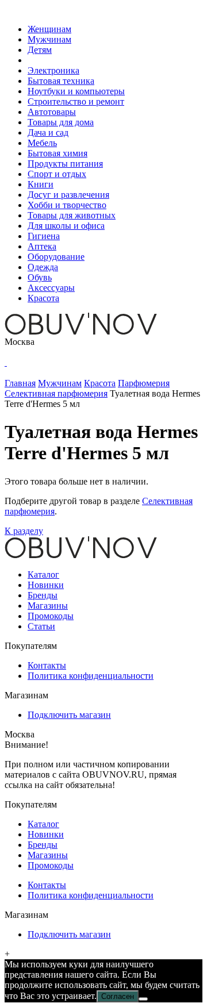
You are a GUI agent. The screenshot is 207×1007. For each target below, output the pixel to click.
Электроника (53, 70)
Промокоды (51, 616)
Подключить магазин (69, 715)
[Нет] (143, 999)
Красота (43, 298)
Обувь (40, 277)
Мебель (42, 143)
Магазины (48, 605)
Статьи (41, 626)
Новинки (46, 585)
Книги (40, 184)
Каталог (43, 574)
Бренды (42, 595)
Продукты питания (65, 163)
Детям (40, 50)
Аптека (42, 246)
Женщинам (49, 29)
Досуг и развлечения (68, 194)
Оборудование (56, 257)
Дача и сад (48, 132)
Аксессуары (51, 288)
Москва (19, 342)
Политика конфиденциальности (91, 676)
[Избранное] (6, 362)
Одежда (43, 267)
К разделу (24, 531)
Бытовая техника (61, 81)
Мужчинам (49, 39)
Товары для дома (61, 122)
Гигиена (44, 236)
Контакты (47, 665)
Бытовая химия (57, 153)
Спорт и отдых (57, 174)
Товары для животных (72, 215)
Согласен (117, 996)
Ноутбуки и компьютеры (76, 91)
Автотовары (52, 112)
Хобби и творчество (67, 205)
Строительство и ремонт (76, 101)
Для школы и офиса (66, 225)
